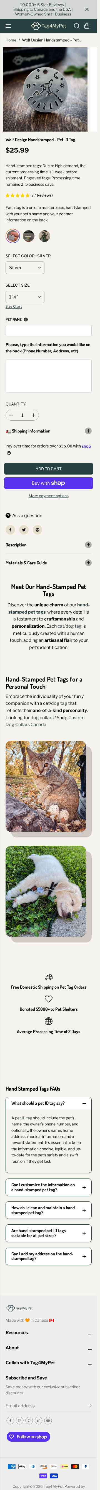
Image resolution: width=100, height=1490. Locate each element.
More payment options (49, 495)
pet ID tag (23, 1117)
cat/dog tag (70, 626)
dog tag (59, 703)
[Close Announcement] (87, 9)
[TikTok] (38, 1420)
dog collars (42, 717)
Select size (18, 285)
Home (11, 40)
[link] (49, 1307)
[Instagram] (19, 1420)
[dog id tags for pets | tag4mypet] (45, 89)
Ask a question (27, 515)
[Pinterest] (37, 530)
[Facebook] (10, 530)
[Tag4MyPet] (48, 26)
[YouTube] (48, 1420)
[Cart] (87, 26)
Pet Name (14, 319)
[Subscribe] (90, 1406)
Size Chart (14, 306)
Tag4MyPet (54, 1486)
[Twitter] (24, 530)
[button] (9, 26)
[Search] (77, 26)
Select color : (28, 255)
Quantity (16, 404)
